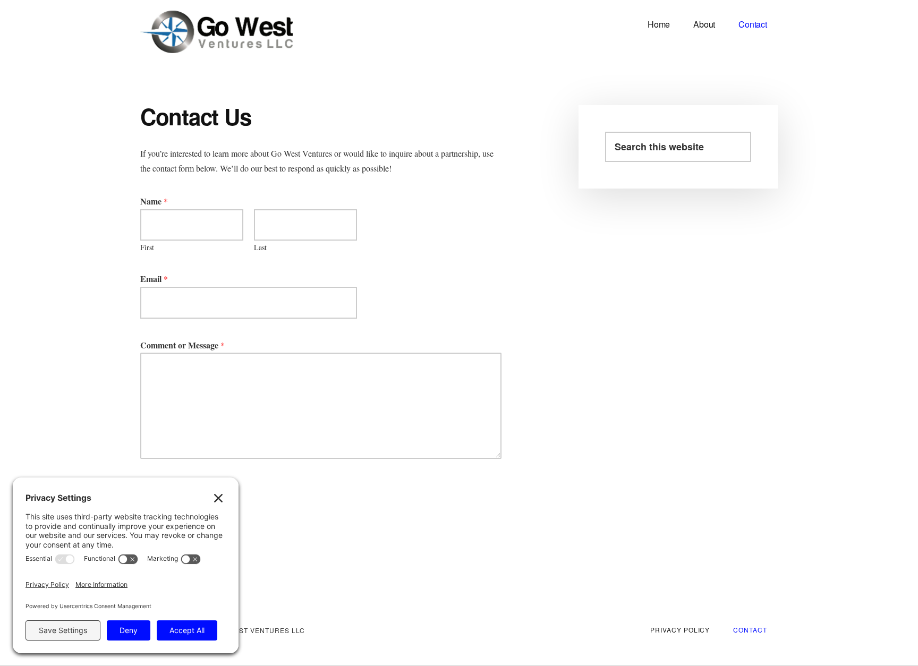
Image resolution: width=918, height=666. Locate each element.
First (147, 247)
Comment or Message (182, 345)
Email (154, 279)
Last (260, 247)
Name (154, 201)
